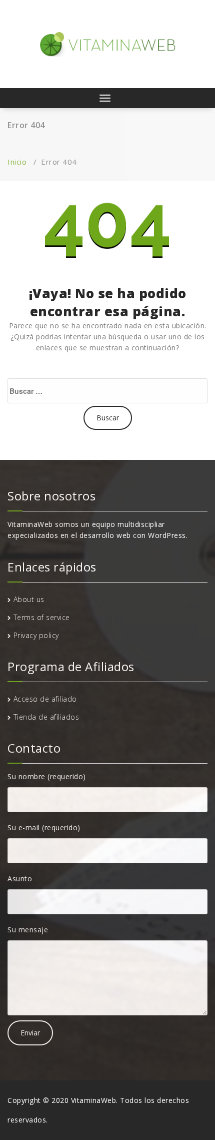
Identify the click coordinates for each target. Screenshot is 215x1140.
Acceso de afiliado (45, 699)
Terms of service (42, 617)
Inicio (17, 162)
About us (29, 599)
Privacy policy (36, 635)
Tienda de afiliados (47, 717)
